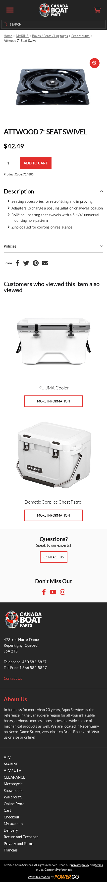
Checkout (11, 817)
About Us (15, 699)
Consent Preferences (58, 869)
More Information (53, 401)
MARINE (22, 36)
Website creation (39, 876)
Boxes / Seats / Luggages (50, 36)
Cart (7, 810)
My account (13, 823)
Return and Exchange (21, 837)
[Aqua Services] (53, 10)
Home (8, 36)
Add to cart (36, 163)
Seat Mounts (80, 36)
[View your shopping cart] (97, 10)
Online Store (14, 804)
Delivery (11, 830)
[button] (10, 10)
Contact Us (54, 557)
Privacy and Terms (19, 843)
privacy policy (80, 864)
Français (11, 850)
